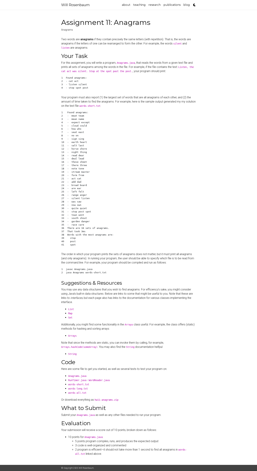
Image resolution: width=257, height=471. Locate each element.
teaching (139, 4)
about (126, 4)
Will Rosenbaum (75, 5)
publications (172, 4)
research (154, 4)
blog (186, 4)
